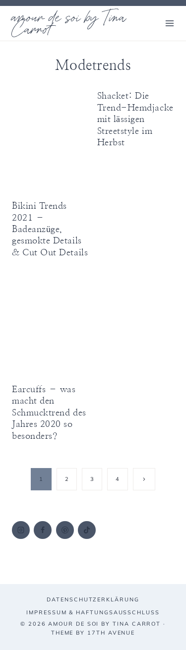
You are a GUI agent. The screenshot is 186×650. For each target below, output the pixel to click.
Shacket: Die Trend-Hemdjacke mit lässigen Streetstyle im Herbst (135, 119)
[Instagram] (21, 530)
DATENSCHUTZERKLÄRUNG (93, 599)
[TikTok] (87, 530)
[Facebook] (43, 530)
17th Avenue (111, 632)
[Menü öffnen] (169, 23)
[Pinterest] (65, 530)
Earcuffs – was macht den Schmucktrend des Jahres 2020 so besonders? (49, 413)
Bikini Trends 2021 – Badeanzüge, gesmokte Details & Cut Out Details (50, 229)
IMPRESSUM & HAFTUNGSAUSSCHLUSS (93, 612)
